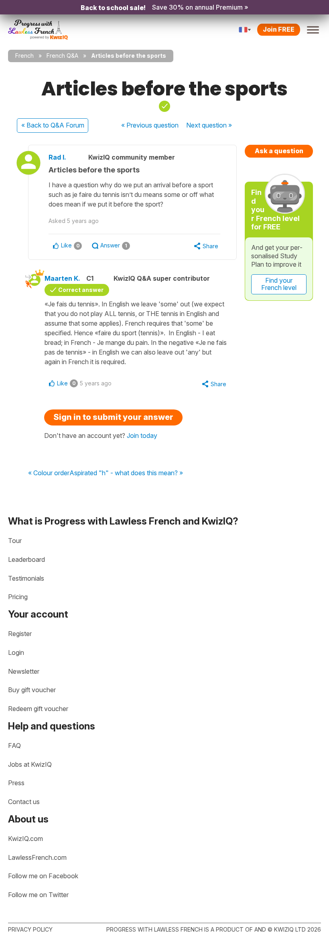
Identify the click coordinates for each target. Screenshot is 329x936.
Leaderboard (26, 559)
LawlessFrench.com (37, 857)
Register (20, 634)
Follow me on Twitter (38, 895)
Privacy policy (30, 929)
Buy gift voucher (32, 690)
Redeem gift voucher (38, 709)
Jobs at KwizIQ (30, 764)
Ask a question (279, 151)
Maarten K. (62, 278)
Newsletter (23, 671)
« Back (52, 125)
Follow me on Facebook (43, 876)
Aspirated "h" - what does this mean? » (126, 473)
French (24, 55)
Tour (15, 541)
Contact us (24, 802)
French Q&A (62, 55)
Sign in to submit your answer (113, 417)
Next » (209, 125)
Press (16, 783)
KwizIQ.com (25, 839)
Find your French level (279, 284)
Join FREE (278, 29)
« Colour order (48, 473)
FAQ (14, 746)
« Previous (150, 125)
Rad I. (57, 157)
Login (16, 652)
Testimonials (26, 578)
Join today (142, 436)
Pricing (18, 597)
